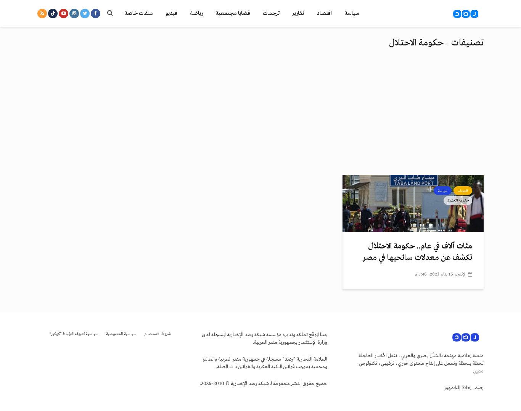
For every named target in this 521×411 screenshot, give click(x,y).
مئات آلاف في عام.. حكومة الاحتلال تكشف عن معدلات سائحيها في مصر (417, 252)
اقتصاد (324, 13)
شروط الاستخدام (157, 334)
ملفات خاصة (138, 13)
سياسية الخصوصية (121, 334)
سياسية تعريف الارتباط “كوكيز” (74, 334)
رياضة (196, 13)
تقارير (298, 13)
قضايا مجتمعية (232, 13)
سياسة (351, 13)
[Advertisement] (260, 117)
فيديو (171, 13)
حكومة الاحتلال (458, 200)
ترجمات (271, 13)
